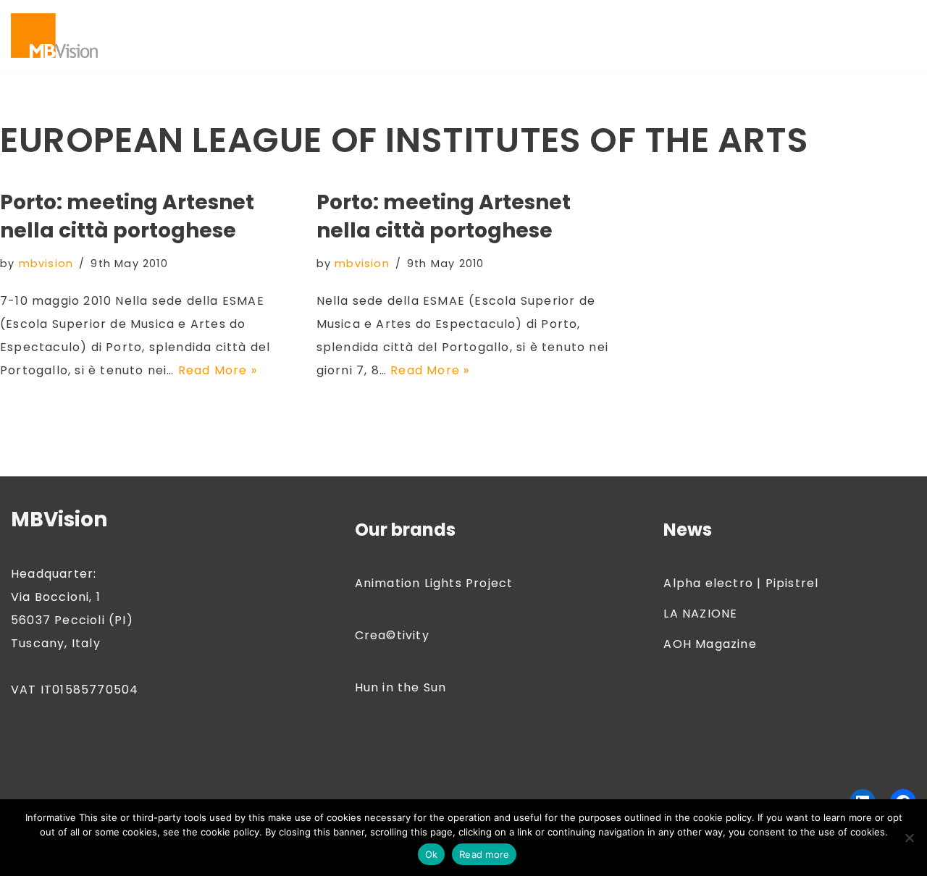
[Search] (903, 35)
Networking (625, 35)
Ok (431, 854)
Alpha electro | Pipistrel (740, 583)
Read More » (217, 370)
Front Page (244, 35)
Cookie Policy (158, 35)
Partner (800, 35)
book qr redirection (304, 16)
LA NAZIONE (700, 613)
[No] (909, 837)
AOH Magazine (709, 644)
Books (393, 16)
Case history (463, 16)
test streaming (590, 54)
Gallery (311, 35)
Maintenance (538, 35)
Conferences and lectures (664, 16)
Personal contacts (261, 54)
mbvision (46, 263)
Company (544, 16)
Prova (466, 54)
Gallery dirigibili (391, 35)
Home (467, 35)
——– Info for (156, 16)
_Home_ (675, 54)
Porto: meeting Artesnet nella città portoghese (127, 216)
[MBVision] (54, 35)
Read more (484, 854)
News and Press (718, 35)
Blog (220, 16)
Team (515, 54)
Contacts (783, 16)
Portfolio (354, 54)
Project (414, 54)
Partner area (156, 54)
